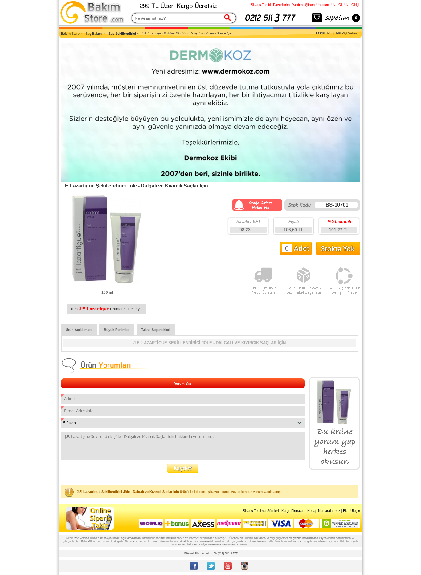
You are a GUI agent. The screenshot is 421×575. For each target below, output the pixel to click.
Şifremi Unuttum (317, 4)
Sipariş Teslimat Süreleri (261, 511)
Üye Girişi (351, 4)
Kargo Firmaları (293, 511)
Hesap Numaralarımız (323, 511)
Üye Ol (336, 4)
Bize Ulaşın (351, 511)
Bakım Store (70, 33)
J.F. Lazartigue (94, 308)
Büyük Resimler (116, 330)
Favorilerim (281, 4)
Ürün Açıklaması (79, 330)
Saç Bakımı (94, 33)
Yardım (297, 4)
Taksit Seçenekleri (155, 330)
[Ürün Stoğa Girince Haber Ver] (257, 209)
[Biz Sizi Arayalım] (270, 23)
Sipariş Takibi (261, 4)
